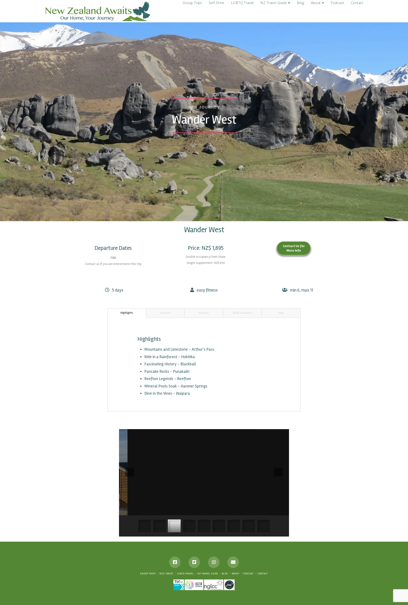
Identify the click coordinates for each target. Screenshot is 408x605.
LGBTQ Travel (185, 573)
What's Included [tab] (242, 313)
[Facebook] (175, 562)
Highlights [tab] (126, 313)
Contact (262, 573)
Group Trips (148, 573)
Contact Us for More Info (294, 248)
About (235, 573)
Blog (225, 573)
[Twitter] (194, 562)
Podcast (248, 573)
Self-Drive (166, 573)
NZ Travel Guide (208, 573)
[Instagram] (214, 562)
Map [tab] (280, 313)
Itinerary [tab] (203, 313)
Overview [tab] (165, 313)
